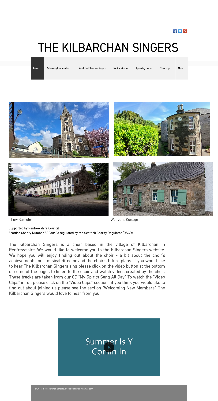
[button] (109, 372)
